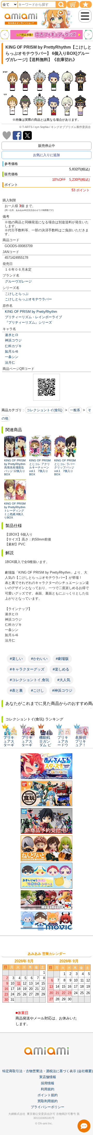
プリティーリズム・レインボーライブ (33, 317)
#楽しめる (61, 669)
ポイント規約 (47, 1095)
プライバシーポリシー (47, 1107)
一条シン (11, 357)
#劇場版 (62, 659)
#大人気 (63, 680)
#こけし (37, 690)
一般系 (75, 410)
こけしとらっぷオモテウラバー (28, 299)
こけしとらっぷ (16, 294)
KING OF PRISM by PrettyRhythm (31, 312)
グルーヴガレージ (18, 281)
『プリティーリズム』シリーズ (28, 322)
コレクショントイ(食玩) (44, 410)
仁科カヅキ (13, 346)
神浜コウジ (13, 340)
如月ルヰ (11, 351)
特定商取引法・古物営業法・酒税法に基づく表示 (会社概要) (47, 1071)
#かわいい (39, 659)
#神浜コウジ (62, 690)
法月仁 (10, 362)
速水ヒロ (11, 335)
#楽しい (16, 659)
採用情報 (47, 1083)
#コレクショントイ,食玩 (29, 680)
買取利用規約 (47, 1101)
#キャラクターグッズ (27, 669)
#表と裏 (16, 690)
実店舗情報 (47, 1077)
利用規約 (47, 1089)
